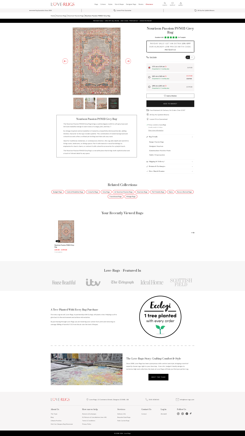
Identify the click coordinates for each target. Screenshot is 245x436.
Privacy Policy (86, 424)
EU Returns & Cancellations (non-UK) (94, 417)
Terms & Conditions (88, 420)
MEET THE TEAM (158, 377)
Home (53, 16)
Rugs (96, 4)
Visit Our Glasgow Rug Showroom (62, 424)
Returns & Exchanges (89, 414)
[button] (165, 3)
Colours (103, 4)
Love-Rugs (127, 433)
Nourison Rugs (61, 16)
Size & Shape (119, 4)
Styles (110, 4)
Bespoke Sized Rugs (124, 417)
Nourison (160, 146)
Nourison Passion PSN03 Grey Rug (97, 16)
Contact (144, 414)
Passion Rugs (159, 142)
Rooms (141, 4)
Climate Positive (56, 420)
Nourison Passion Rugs (76, 16)
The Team (54, 414)
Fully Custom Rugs (123, 420)
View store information (155, 130)
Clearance (149, 4)
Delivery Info (121, 414)
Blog (52, 417)
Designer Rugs (131, 4)
